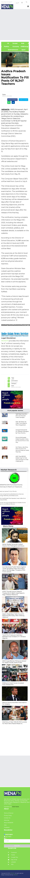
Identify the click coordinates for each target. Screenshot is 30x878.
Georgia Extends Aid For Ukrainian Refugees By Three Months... (22, 431)
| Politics (6, 46)
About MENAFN (8, 822)
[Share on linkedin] (13, 102)
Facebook (14, 852)
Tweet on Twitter (23, 99)
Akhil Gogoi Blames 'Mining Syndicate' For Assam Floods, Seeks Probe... (14, 661)
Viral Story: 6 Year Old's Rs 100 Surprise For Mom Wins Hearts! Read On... (14, 722)
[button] (22, 2)
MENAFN (5, 109)
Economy (16, 46)
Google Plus (14, 857)
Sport (22, 49)
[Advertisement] (15, 24)
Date (4, 94)
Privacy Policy (8, 815)
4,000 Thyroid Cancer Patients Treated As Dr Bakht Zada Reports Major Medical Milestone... (13, 593)
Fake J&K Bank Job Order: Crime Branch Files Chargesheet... (21, 423)
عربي (17, 2)
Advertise (6, 820)
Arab (22, 43)
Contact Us (7, 818)
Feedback (7, 827)
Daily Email (14, 859)
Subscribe (17, 845)
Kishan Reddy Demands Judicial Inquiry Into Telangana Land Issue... (13, 545)
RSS (12, 864)
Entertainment (10, 49)
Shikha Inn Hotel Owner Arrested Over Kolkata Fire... (13, 683)
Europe (15, 43)
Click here (15, 806)
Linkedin (13, 862)
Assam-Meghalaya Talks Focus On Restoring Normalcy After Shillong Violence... (13, 615)
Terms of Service (8, 813)
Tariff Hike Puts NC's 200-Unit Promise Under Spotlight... (21, 415)
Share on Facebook (12, 99)
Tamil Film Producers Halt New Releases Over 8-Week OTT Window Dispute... (14, 636)
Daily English (9, 834)
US (6, 43)
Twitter (13, 855)
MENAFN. (12, 873)
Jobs (5, 825)
